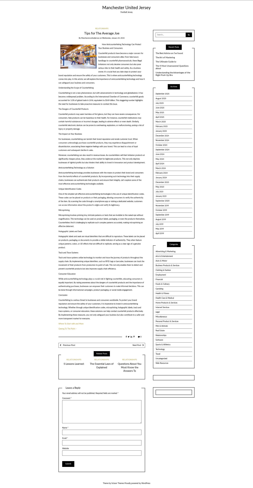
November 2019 (162, 206)
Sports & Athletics (163, 345)
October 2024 (161, 145)
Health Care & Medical (165, 298)
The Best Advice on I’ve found (169, 53)
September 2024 (162, 150)
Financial (159, 279)
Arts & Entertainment (164, 256)
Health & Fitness (162, 293)
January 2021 (161, 196)
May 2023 (160, 187)
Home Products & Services (166, 303)
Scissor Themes (117, 483)
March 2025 (161, 122)
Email (65, 438)
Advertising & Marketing (165, 252)
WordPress (145, 483)
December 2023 (162, 182)
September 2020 (162, 201)
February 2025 (162, 126)
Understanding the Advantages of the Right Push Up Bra (173, 74)
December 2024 (162, 136)
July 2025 (160, 103)
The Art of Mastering (165, 57)
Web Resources (162, 363)
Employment (161, 275)
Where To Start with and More (71, 324)
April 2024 (160, 164)
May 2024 (160, 159)
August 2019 (161, 219)
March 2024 (161, 168)
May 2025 (160, 113)
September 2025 (162, 94)
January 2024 (161, 178)
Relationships (101, 29)
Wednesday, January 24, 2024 (113, 38)
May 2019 (160, 229)
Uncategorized (161, 359)
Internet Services (162, 307)
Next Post (137, 345)
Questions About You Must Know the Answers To (129, 367)
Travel (158, 354)
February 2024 (162, 173)
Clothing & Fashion (163, 270)
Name (65, 428)
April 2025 (160, 117)
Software (159, 340)
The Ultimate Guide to (166, 62)
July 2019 (159, 224)
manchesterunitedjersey (90, 38)
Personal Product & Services (167, 321)
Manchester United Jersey (126, 8)
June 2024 (160, 154)
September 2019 (162, 215)
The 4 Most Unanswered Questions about (172, 67)
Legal (158, 312)
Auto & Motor (161, 261)
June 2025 (160, 108)
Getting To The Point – (68, 329)
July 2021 (159, 192)
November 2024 (162, 140)
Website (65, 448)
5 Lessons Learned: (74, 364)
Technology (160, 349)
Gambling (159, 289)
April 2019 (160, 233)
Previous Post (68, 345)
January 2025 (161, 131)
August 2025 (161, 99)
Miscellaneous (161, 317)
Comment (67, 398)
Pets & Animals (162, 326)
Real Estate (160, 331)
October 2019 (161, 210)
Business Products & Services (167, 265)
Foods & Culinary (162, 284)
